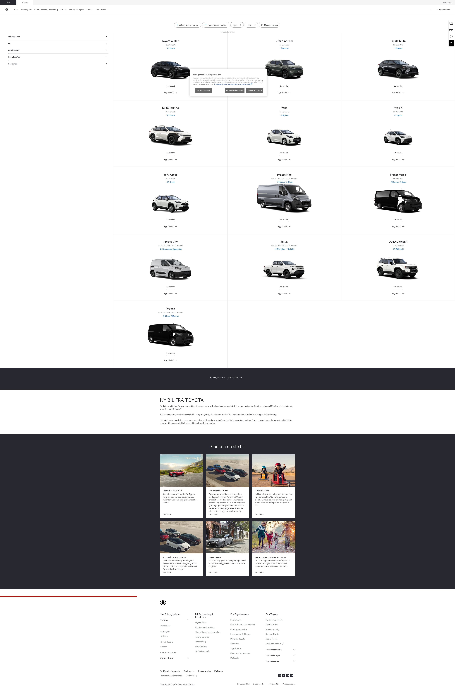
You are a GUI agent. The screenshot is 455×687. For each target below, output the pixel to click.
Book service (236, 619)
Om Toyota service (238, 629)
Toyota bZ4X (398, 40)
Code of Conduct (275, 643)
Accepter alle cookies (255, 90)
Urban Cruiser (284, 40)
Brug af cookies (258, 684)
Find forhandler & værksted (242, 624)
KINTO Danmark (202, 651)
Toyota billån (201, 622)
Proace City (171, 241)
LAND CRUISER (398, 241)
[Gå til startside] (7, 9)
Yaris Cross (170, 174)
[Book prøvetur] (451, 30)
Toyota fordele (272, 624)
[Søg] (431, 9)
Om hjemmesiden (243, 684)
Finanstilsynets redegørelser (208, 632)
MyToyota (234, 657)
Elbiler (63, 9)
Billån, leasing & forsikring (46, 9)
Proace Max (284, 174)
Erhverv (89, 9)
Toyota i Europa (273, 655)
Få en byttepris (166, 641)
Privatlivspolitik (273, 684)
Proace (170, 308)
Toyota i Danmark (274, 649)
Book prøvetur (448, 2)
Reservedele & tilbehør (240, 634)
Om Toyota (101, 9)
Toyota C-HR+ (170, 40)
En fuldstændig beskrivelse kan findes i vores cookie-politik (232, 84)
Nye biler (164, 619)
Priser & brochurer (168, 652)
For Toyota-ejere (76, 9)
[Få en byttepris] (451, 36)
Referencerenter (202, 636)
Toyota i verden (272, 661)
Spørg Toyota (271, 638)
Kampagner (26, 9)
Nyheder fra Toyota (274, 619)
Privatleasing (201, 646)
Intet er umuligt (273, 629)
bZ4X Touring (170, 107)
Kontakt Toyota (272, 634)
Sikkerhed (234, 643)
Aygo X (398, 107)
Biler (16, 9)
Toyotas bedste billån (204, 627)
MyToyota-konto (444, 9)
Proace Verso (398, 174)
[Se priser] (451, 23)
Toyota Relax (236, 648)
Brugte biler (165, 625)
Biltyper (163, 646)
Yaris (284, 107)
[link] (170, 85)
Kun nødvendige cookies (234, 90)
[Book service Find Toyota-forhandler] (451, 43)
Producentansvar (289, 684)
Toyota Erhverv (166, 658)
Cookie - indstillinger (203, 90)
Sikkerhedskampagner (240, 652)
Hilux (284, 241)
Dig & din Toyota (237, 638)
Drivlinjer (164, 636)
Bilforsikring (200, 641)
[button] (187, 25)
